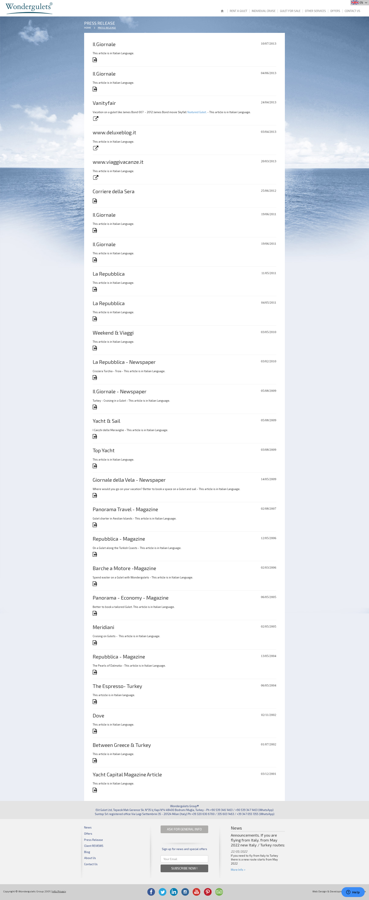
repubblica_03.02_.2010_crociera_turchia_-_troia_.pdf (95, 377)
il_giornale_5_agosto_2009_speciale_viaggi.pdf (95, 407)
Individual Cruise (263, 11)
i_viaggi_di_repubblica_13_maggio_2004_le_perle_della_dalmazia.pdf (95, 672)
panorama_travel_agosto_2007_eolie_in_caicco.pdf (95, 524)
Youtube (196, 892)
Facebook (151, 892)
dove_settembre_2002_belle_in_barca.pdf (95, 731)
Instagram (185, 892)
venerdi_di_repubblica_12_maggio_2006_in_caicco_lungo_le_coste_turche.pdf (95, 554)
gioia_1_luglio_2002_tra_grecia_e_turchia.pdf (95, 760)
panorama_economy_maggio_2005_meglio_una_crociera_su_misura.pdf (95, 613)
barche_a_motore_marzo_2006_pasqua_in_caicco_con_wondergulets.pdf (95, 583)
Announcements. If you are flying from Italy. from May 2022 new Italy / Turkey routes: (258, 840)
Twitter (162, 892)
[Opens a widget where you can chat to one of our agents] (353, 892)
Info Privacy (59, 891)
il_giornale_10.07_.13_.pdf (95, 59)
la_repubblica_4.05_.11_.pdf (95, 318)
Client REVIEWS (93, 845)
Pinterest (208, 892)
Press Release (107, 27)
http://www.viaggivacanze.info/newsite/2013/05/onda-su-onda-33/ (95, 177)
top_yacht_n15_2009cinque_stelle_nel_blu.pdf (95, 466)
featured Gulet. (197, 112)
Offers (335, 11)
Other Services (315, 11)
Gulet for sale (290, 11)
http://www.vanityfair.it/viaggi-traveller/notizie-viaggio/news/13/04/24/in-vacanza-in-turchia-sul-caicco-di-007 (95, 118)
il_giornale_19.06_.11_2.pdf (95, 260)
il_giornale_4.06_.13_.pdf (95, 89)
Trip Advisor (219, 892)
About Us (90, 858)
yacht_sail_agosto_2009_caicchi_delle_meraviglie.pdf (95, 436)
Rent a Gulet (238, 11)
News (88, 827)
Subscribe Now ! (184, 868)
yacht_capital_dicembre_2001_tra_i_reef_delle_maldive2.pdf (95, 790)
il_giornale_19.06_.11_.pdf (95, 230)
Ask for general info (184, 829)
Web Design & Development (329, 891)
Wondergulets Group (30, 8)
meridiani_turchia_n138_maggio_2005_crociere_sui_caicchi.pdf (95, 642)
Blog (87, 852)
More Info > (238, 869)
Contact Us (352, 11)
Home (222, 11)
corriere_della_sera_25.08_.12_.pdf (95, 201)
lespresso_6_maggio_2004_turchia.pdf (95, 701)
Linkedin (174, 892)
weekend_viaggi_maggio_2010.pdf (95, 348)
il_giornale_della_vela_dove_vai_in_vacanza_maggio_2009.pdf (95, 495)
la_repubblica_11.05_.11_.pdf (95, 289)
